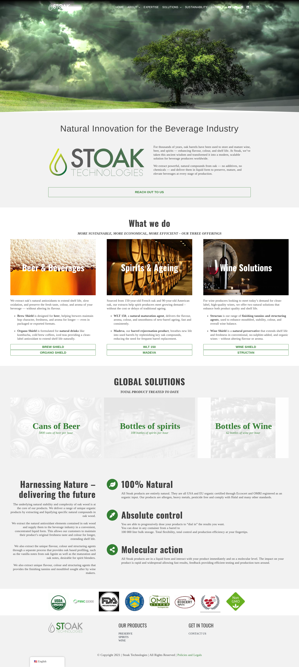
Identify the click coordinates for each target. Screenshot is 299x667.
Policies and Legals (189, 655)
